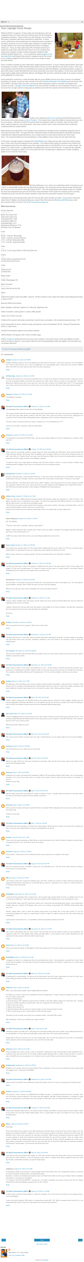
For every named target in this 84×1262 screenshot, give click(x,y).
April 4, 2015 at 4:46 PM (21, 987)
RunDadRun (10, 894)
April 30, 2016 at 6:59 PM (39, 1152)
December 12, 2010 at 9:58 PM (26, 651)
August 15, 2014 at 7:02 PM (22, 851)
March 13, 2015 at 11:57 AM (24, 957)
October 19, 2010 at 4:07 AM (22, 394)
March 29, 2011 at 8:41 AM (40, 697)
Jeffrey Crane (10, 496)
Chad (8, 945)
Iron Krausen (10, 651)
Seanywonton (11, 473)
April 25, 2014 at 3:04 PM (21, 746)
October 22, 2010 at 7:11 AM (40, 598)
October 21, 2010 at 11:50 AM (41, 563)
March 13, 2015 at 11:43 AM (19, 945)
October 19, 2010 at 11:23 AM (23, 435)
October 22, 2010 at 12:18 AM (25, 579)
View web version (42, 1244)
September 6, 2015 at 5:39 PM (26, 1065)
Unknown (9, 394)
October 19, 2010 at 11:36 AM (41, 449)
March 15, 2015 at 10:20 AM (40, 973)
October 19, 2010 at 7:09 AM (40, 406)
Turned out (11, 339)
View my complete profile (17, 1255)
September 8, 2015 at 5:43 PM (41, 1079)
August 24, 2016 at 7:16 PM (40, 1191)
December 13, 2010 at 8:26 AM (41, 665)
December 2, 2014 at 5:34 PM (19, 878)
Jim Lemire (10, 713)
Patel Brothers (39, 141)
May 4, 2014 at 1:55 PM (39, 823)
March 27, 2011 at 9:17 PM (20, 681)
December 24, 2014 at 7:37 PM (41, 929)
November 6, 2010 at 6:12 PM (41, 634)
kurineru (9, 837)
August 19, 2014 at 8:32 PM (40, 863)
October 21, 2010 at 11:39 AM (25, 545)
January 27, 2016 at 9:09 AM (21, 1091)
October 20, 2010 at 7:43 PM (28, 518)
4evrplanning (10, 1065)
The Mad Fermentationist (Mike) (17, 406)
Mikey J (8, 1124)
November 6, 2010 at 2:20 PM (21, 622)
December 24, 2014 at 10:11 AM (25, 894)
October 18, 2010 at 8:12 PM (25, 376)
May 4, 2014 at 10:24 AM (39, 791)
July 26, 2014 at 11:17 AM (20, 837)
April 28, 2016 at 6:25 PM (20, 1124)
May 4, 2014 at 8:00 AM (21, 772)
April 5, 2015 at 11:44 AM (21, 1049)
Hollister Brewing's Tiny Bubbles (55, 81)
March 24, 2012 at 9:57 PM (23, 713)
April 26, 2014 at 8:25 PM (39, 758)
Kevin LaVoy (10, 545)
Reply (8, 369)
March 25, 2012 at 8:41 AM (40, 734)
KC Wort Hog (10, 376)
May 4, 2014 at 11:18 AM (21, 805)
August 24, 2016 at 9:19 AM (23, 1169)
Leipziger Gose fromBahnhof (25, 86)
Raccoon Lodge (54, 118)
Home (42, 1240)
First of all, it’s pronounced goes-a (35, 202)
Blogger (45, 1260)
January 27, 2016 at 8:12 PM (40, 1108)
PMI (7, 878)
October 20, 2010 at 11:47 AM (25, 496)
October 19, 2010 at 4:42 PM (25, 473)
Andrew (8, 360)
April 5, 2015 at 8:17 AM (39, 1028)
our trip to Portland (30, 120)
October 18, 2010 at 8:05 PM (21, 360)
